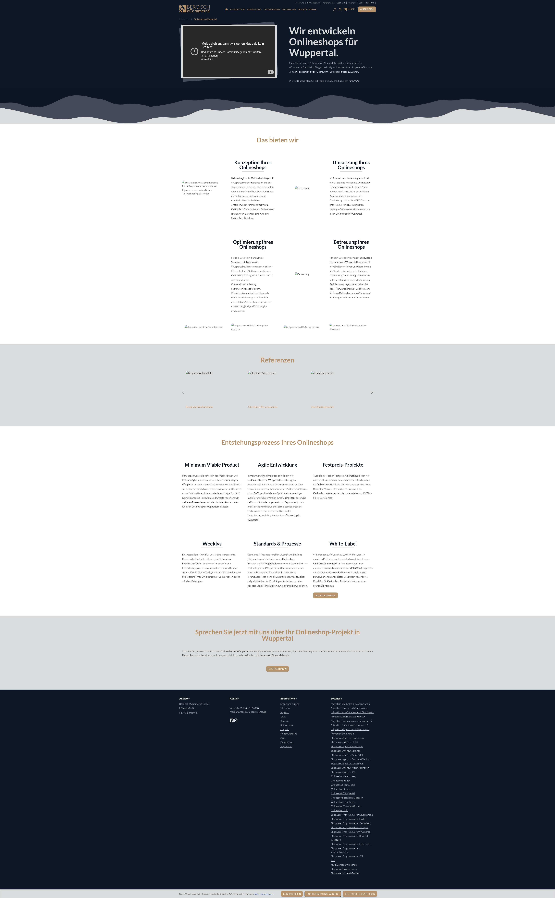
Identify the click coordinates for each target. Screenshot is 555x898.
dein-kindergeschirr (322, 406)
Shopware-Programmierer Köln (347, 856)
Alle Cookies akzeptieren (360, 894)
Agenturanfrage (325, 595)
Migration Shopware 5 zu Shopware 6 (350, 703)
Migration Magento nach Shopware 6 (350, 729)
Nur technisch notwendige (323, 894)
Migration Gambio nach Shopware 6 (349, 725)
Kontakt (284, 720)
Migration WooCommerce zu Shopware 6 (352, 712)
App (333, 860)
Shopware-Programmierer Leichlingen (351, 843)
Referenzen (328, 3)
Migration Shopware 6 (342, 733)
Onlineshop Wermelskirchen (346, 806)
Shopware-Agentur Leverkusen (347, 737)
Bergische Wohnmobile (199, 406)
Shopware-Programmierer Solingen (349, 827)
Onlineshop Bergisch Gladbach (347, 797)
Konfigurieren (292, 894)
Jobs (361, 3)
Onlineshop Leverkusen (343, 776)
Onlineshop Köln (339, 810)
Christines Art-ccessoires (263, 406)
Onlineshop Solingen (341, 789)
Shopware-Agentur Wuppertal (347, 754)
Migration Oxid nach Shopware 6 (348, 716)
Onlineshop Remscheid (343, 784)
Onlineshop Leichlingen (343, 801)
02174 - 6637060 (249, 708)
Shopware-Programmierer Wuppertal (351, 831)
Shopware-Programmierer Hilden (348, 818)
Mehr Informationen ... (264, 894)
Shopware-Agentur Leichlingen (347, 763)
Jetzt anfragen (277, 669)
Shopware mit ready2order (345, 873)
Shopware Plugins (289, 703)
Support (370, 3)
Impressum (286, 746)
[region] (277, 392)
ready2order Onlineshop (344, 864)
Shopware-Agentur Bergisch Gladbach (351, 759)
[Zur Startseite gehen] (194, 9)
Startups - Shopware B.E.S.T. (308, 3)
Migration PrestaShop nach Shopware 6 (351, 720)
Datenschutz (287, 742)
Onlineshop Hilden (340, 780)
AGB (282, 737)
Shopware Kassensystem (344, 868)
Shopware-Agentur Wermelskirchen (350, 767)
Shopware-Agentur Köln (343, 772)
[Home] (226, 9)
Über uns (285, 707)
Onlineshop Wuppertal (343, 793)
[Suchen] (334, 9)
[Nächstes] (372, 392)
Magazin (352, 3)
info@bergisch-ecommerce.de (250, 711)
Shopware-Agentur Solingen (345, 750)
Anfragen (367, 9)
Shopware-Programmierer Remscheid (351, 823)
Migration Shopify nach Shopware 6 (349, 707)
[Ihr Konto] (340, 9)
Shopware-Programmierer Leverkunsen (352, 814)
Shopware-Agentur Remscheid (347, 746)
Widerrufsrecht (288, 733)
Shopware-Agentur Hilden (344, 742)
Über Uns (341, 3)
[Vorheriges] (183, 392)
